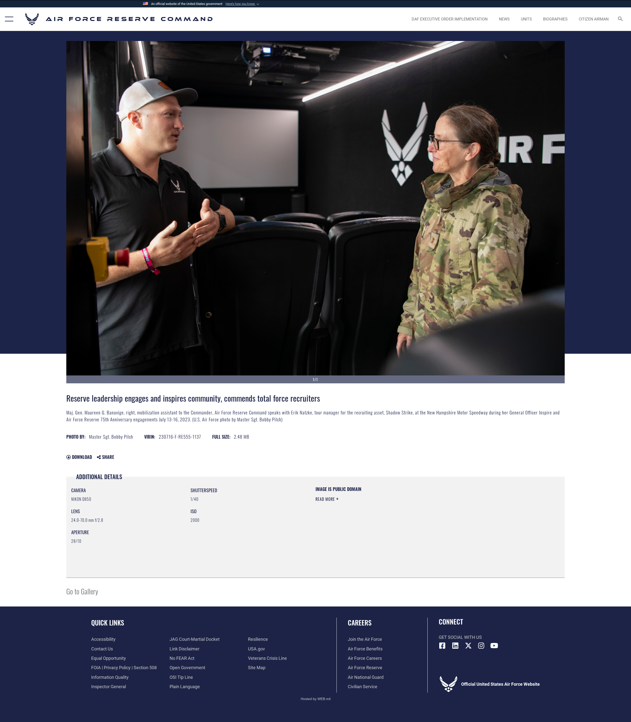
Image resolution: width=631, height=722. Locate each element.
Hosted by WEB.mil (316, 699)
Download (81, 457)
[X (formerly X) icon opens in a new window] (468, 645)
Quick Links (107, 622)
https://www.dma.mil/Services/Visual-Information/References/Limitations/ (373, 523)
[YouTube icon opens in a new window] (494, 645)
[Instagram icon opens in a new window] (481, 645)
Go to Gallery (82, 591)
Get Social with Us (460, 637)
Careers (359, 622)
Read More (326, 499)
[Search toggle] (620, 19)
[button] (243, 3)
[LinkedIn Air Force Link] (455, 645)
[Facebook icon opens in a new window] (442, 645)
